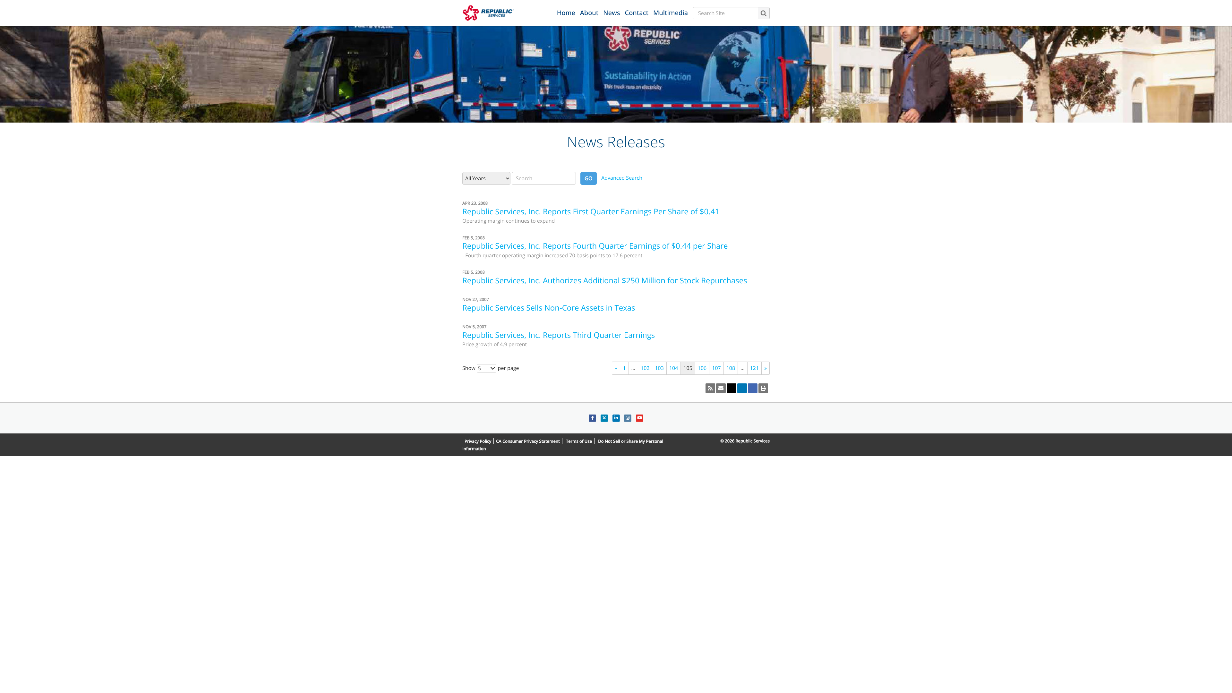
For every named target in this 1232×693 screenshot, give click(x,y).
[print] (763, 388)
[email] (721, 388)
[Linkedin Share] (742, 388)
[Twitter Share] (731, 388)
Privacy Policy (478, 441)
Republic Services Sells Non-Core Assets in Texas (548, 308)
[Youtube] (639, 418)
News (611, 12)
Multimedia (670, 12)
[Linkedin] (616, 418)
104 (673, 368)
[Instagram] (627, 418)
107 (716, 368)
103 (659, 368)
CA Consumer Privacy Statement (528, 441)
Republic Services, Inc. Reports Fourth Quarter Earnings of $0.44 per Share (595, 246)
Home (566, 12)
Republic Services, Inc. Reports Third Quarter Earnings (558, 335)
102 (645, 368)
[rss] (710, 388)
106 (702, 368)
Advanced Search (621, 177)
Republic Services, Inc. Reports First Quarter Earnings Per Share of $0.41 (590, 211)
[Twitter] (604, 418)
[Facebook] (592, 418)
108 (730, 368)
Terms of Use (579, 441)
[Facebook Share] (752, 388)
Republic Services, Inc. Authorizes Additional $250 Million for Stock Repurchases (604, 280)
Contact (636, 12)
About (589, 12)
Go (589, 178)
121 (754, 368)
